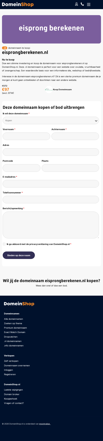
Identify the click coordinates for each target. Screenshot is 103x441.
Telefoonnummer (13, 192)
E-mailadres (10, 176)
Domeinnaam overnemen (17, 365)
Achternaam (59, 129)
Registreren (10, 374)
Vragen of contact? (14, 403)
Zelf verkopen (11, 361)
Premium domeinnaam (15, 327)
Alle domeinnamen (13, 319)
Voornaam (9, 129)
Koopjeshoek (10, 398)
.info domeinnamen (13, 345)
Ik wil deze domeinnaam (16, 113)
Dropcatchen (10, 336)
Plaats (45, 161)
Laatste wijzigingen (13, 389)
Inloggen (8, 370)
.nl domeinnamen (12, 341)
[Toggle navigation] (88, 4)
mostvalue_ (45, 424)
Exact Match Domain (14, 332)
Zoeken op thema (13, 323)
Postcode (8, 161)
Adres (6, 145)
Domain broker (11, 394)
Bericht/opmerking (13, 208)
